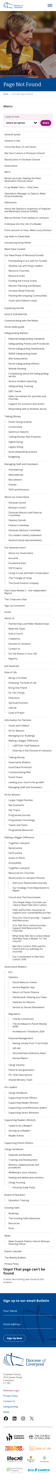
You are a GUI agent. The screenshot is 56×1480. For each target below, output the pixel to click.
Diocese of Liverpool (19, 643)
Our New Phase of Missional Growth (24, 255)
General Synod (12, 134)
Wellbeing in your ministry (22, 1172)
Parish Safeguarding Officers (23, 363)
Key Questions (16, 805)
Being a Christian (17, 677)
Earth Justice (15, 853)
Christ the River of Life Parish (20, 146)
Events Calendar (13, 1251)
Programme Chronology (21, 820)
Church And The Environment (24, 897)
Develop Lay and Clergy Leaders (25, 265)
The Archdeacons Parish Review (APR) (29, 1025)
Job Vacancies (11, 666)
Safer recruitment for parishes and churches (27, 397)
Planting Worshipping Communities (27, 295)
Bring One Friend (17, 687)
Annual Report (20, 1058)
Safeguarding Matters (16, 333)
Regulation (14, 1013)
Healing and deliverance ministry (26, 1177)
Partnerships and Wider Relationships (28, 623)
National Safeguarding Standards (26, 338)
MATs (7, 172)
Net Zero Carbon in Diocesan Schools (24, 153)
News (7, 1235)
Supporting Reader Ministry (23, 1102)
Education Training (18, 1200)
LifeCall (12, 707)
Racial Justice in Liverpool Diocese (26, 877)
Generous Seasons (18, 431)
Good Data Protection (20, 767)
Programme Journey (19, 815)
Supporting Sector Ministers (23, 1112)
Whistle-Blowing (17, 368)
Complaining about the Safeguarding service (28, 375)
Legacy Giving (15, 446)
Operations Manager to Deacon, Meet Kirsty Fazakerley (25, 195)
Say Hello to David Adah (17, 236)
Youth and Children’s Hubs (22, 300)
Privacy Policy (11, 1263)
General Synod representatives (25, 540)
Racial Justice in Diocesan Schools (22, 159)
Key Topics (14, 810)
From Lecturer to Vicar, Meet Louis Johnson (27, 230)
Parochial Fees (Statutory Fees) (29, 1053)
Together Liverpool (19, 843)
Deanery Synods (17, 520)
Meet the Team (16, 628)
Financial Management (20, 1038)
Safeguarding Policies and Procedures (28, 343)
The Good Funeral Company (23, 583)
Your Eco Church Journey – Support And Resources (31, 919)
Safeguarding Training (20, 386)
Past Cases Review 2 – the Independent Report (25, 592)
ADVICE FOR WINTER (15, 314)
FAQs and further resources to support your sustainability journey (31, 911)
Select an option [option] (15, 122)
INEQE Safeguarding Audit (22, 353)
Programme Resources (20, 830)
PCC (10, 972)
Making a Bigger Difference (23, 740)
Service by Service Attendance (28, 1007)
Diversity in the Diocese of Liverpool (31, 750)
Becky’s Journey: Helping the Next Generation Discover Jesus (22, 179)
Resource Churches (18, 270)
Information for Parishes (17, 720)
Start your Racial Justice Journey (29, 882)
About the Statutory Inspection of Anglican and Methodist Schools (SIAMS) (27, 210)
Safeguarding (10, 1406)
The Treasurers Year (15, 599)
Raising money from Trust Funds (30, 1043)
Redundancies (15, 474)
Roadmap (13, 1213)
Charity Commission (23, 1018)
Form (11, 1228)
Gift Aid (16, 1048)
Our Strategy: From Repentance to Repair (30, 889)
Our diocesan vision (15, 547)
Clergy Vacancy (16, 1064)
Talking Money (12, 416)
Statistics (13, 977)
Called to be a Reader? (20, 1125)
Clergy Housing (16, 1182)
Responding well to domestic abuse (27, 408)
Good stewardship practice (22, 451)
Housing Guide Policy (23, 1187)
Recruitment (15, 479)
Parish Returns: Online (24, 982)
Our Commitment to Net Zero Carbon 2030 (28, 958)
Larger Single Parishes (20, 800)
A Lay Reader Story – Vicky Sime (21, 187)
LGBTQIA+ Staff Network (25, 745)
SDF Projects (15, 568)
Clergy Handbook (17, 1092)
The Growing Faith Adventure (24, 1218)
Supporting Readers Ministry (20, 1120)
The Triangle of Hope (20, 578)
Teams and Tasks (17, 825)
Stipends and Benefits (20, 1154)
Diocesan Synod (17, 502)
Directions (14, 697)
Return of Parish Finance (25, 992)
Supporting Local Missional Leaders (27, 1107)
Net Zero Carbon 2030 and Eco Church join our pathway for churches (29, 949)
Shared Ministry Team (20, 1079)
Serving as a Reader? (19, 1130)
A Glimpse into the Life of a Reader (23, 224)
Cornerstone (15, 426)
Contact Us (14, 648)
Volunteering (15, 469)
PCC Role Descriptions (20, 1074)
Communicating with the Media (21, 320)
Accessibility (14, 862)
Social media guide (14, 326)
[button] (50, 5)
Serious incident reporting (22, 381)
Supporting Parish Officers (22, 1097)
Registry (12, 658)
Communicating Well (19, 772)
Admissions (10, 202)
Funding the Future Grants (22, 280)
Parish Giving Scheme (20, 421)
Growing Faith (12, 1207)
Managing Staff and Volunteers (21, 464)
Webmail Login (11, 1390)
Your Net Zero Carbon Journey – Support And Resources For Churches (30, 928)
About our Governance (16, 497)
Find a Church (15, 633)
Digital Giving (15, 441)
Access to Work (16, 857)
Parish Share (15, 777)
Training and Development (22, 1159)
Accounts (13, 558)
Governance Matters (19, 762)
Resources (14, 1223)
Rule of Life (10, 672)
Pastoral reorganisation (21, 1069)
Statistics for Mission (23, 1002)
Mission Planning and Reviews (24, 285)
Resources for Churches (21, 873)
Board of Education (14, 1194)
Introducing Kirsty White (17, 242)
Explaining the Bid (14, 308)
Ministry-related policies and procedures (23, 1166)
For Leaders (10, 1087)
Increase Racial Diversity (21, 290)
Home (5, 94)
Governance (10, 165)
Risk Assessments (18, 358)
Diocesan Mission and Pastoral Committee (25, 514)
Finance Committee (18, 525)
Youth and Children (18, 725)
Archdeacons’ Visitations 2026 (28, 1031)
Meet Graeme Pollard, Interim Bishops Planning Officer (29, 1243)
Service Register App (23, 987)
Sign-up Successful (14, 605)
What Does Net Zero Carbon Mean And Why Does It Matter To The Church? (31, 938)
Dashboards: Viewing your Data (29, 997)
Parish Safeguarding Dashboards (26, 348)
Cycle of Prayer (16, 712)
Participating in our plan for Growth (27, 260)
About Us (9, 618)
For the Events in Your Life (22, 653)
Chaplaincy (14, 638)
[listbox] (21, 123)
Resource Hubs (16, 275)
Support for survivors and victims (26, 403)
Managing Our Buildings (21, 735)
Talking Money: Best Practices (24, 436)
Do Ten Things (16, 692)
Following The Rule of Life (22, 682)
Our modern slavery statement (24, 535)
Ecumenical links (17, 563)
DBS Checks (14, 391)
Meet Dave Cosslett (14, 249)
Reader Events (16, 1135)
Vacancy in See (12, 140)
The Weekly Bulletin (15, 1257)
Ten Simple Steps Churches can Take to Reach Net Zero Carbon (29, 904)
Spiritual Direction (18, 702)
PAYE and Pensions (18, 489)
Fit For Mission (16, 730)
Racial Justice (15, 848)
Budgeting (14, 456)
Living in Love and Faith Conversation (28, 573)
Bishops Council (17, 507)
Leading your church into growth (26, 782)
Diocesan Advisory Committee (24, 530)
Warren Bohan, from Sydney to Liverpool (26, 217)
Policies (12, 484)
